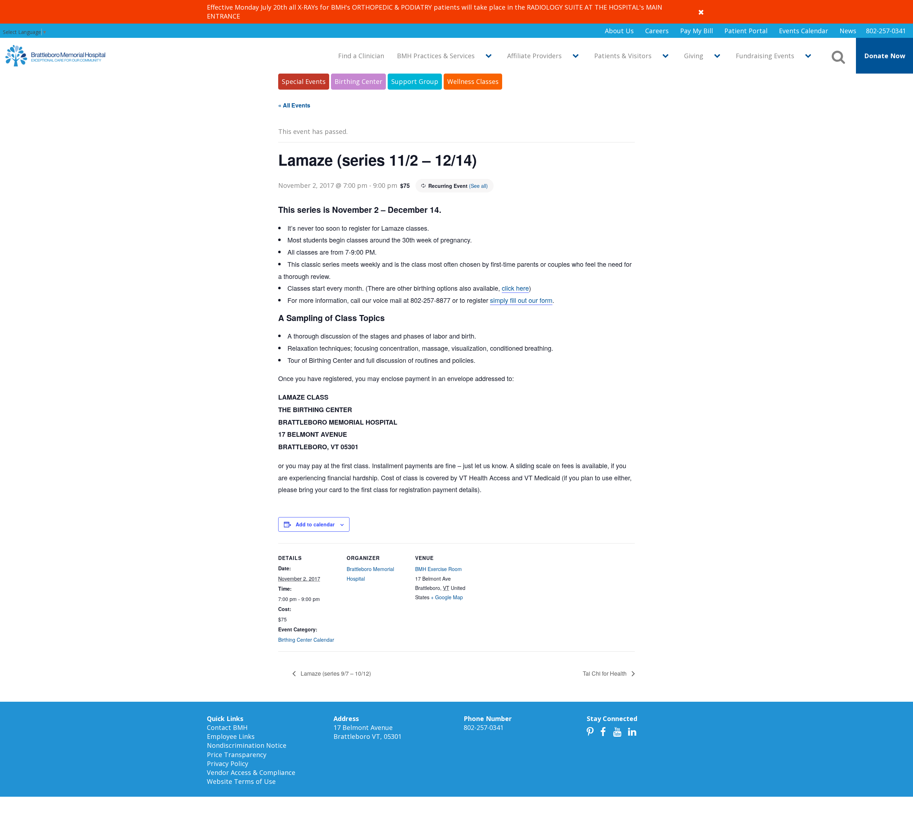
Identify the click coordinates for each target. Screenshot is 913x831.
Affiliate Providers (534, 55)
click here (515, 287)
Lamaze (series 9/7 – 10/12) (335, 673)
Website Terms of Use (241, 781)
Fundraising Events (765, 55)
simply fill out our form (521, 300)
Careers (657, 30)
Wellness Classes (473, 81)
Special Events (304, 81)
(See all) (478, 185)
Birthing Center (358, 81)
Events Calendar (803, 30)
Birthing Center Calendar (306, 639)
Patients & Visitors (623, 55)
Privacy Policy (227, 763)
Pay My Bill (696, 30)
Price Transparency (236, 754)
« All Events (294, 105)
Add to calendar (315, 524)
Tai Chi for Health (605, 673)
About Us (619, 30)
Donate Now (884, 55)
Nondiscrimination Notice (246, 745)
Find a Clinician (361, 55)
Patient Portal (745, 30)
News (848, 30)
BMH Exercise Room (438, 568)
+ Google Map (447, 597)
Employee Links (231, 736)
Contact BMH (227, 727)
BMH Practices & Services (436, 55)
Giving (693, 55)
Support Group (414, 81)
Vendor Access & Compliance (251, 772)
